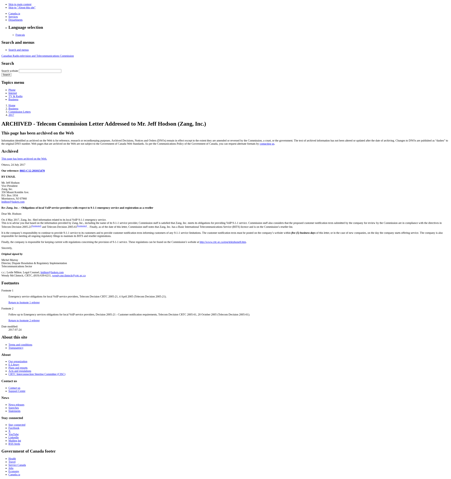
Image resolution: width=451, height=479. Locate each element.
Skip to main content (19, 4)
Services (13, 16)
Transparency (15, 347)
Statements (14, 410)
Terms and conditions (20, 344)
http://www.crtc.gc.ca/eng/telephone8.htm (223, 241)
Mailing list (14, 440)
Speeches (13, 407)
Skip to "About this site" (22, 7)
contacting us (267, 143)
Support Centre (16, 391)
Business (13, 99)
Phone (12, 89)
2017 (11, 114)
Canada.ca (14, 13)
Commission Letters (19, 111)
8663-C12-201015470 (32, 170)
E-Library (13, 364)
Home (11, 105)
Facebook (13, 427)
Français (20, 34)
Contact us (14, 387)
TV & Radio (15, 96)
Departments (15, 19)
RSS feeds (14, 443)
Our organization (17, 361)
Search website (9, 70)
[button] (18, 49)
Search (6, 74)
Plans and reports (17, 367)
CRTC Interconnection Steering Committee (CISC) (36, 374)
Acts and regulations (19, 370)
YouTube (13, 434)
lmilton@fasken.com (12, 201)
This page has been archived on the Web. (24, 158)
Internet (12, 93)
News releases (16, 404)
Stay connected (16, 424)
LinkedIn (13, 437)
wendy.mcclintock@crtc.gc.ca (69, 275)
